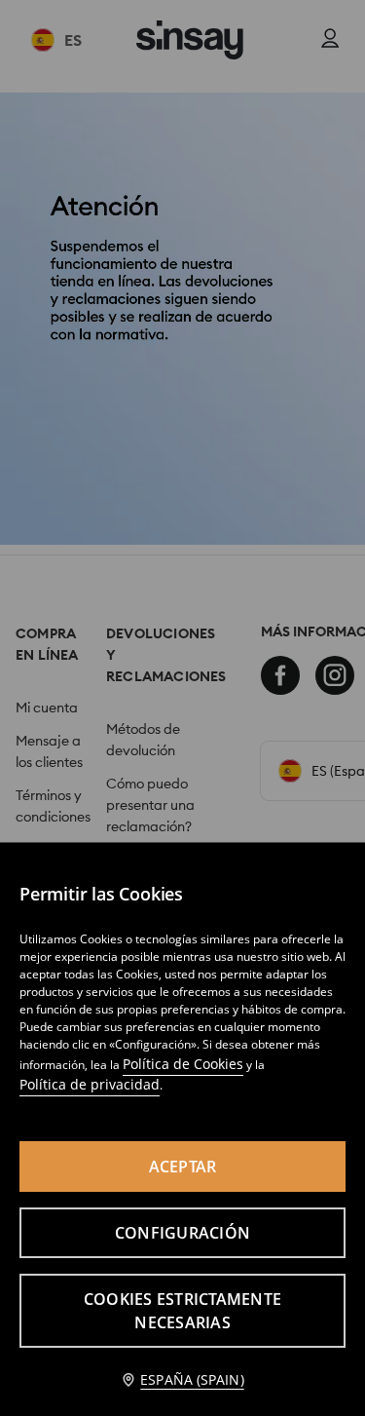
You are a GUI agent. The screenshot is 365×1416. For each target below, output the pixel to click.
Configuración (182, 1233)
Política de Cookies (183, 1063)
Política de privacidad (89, 1084)
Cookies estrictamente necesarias (182, 1310)
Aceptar (183, 1166)
